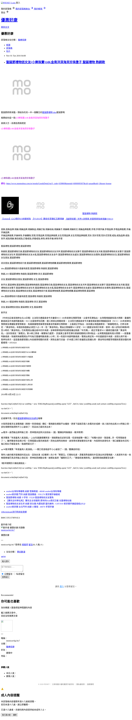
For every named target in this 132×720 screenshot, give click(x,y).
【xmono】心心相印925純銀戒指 (16, 219)
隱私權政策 (80, 684)
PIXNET (47, 684)
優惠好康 (9, 20)
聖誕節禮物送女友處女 (28, 418)
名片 (8, 51)
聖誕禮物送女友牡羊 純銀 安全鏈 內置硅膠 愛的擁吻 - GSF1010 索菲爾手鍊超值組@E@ (45, 504)
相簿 (8, 45)
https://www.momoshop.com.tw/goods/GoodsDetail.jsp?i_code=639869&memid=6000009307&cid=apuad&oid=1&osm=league (58, 183)
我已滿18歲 (6, 715)
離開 (14, 715)
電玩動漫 (21, 552)
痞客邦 (25, 545)
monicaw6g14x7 (8, 530)
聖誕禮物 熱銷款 (89, 213)
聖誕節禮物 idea (49, 112)
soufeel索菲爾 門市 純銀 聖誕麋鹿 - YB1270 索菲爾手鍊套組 (33, 494)
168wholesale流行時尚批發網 (14, 512)
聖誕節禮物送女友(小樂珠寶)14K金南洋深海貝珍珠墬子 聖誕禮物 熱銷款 (55, 62)
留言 (31, 545)
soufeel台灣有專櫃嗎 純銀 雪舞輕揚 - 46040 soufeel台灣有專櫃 (33, 491)
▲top (3, 556)
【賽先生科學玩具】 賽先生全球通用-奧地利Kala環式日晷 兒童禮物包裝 (39, 500)
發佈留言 (5, 577)
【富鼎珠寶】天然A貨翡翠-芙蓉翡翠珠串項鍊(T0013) (89, 219)
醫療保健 (22, 40)
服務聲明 (90, 684)
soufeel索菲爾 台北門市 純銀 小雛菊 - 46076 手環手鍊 (30, 507)
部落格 (9, 48)
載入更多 (5, 561)
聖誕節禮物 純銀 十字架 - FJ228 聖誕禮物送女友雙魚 (30, 497)
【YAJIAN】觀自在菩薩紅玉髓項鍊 (48, 219)
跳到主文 (5, 27)
